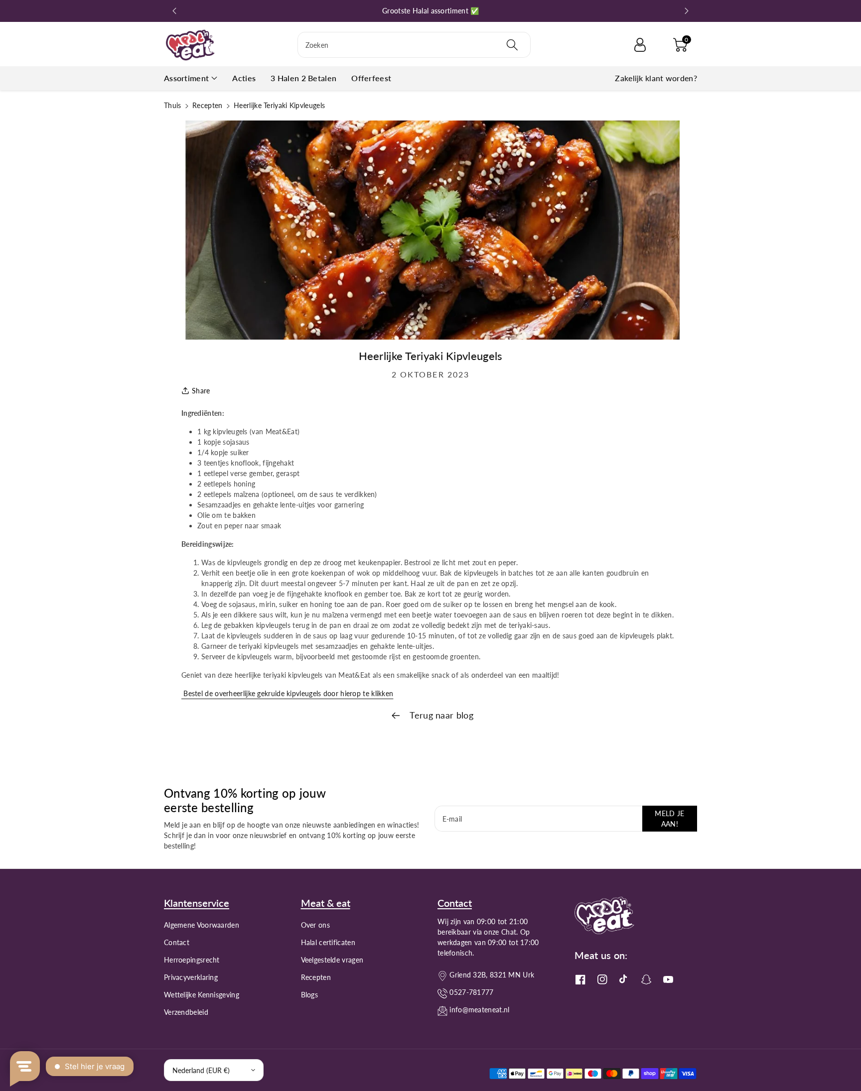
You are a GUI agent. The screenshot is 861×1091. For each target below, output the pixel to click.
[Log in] (640, 45)
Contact (176, 942)
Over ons (315, 925)
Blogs (309, 994)
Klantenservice (196, 903)
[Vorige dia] (174, 11)
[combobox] (414, 44)
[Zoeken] (512, 44)
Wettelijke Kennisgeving (201, 994)
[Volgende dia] (686, 11)
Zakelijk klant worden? (656, 78)
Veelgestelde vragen (332, 960)
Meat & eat (325, 903)
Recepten (207, 105)
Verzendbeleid (186, 1012)
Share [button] (201, 390)
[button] (680, 45)
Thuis (172, 105)
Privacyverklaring (191, 977)
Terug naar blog (440, 715)
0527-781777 (471, 992)
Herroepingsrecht (192, 960)
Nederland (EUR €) (201, 1070)
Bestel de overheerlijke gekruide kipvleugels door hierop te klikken (287, 693)
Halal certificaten (328, 942)
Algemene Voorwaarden (201, 925)
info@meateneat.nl (479, 1009)
